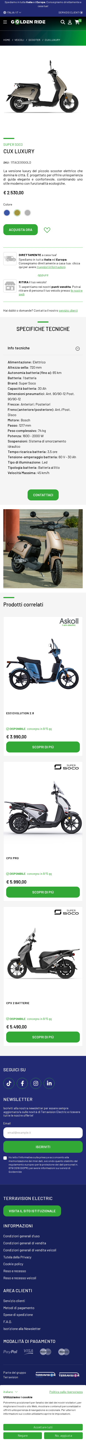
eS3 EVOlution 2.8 (20, 713)
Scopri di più (43, 747)
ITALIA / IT (12, 12)
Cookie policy (13, 1264)
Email (7, 1123)
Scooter (34, 39)
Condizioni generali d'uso (21, 1236)
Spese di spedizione (18, 1314)
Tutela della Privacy (17, 1257)
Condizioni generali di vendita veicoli (29, 1250)
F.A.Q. (7, 1321)
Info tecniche (19, 347)
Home (6, 39)
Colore (7, 204)
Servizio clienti (69, 12)
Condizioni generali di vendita (24, 1243)
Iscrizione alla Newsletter (22, 1328)
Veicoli (19, 39)
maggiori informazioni (51, 267)
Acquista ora (20, 229)
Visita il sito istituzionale (32, 1211)
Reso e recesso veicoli (19, 1278)
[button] (10, 1391)
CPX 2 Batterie (17, 1003)
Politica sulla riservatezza (66, 1392)
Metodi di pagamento (18, 1308)
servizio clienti (68, 310)
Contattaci (43, 495)
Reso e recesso (14, 1271)
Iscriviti (43, 1147)
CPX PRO (12, 858)
